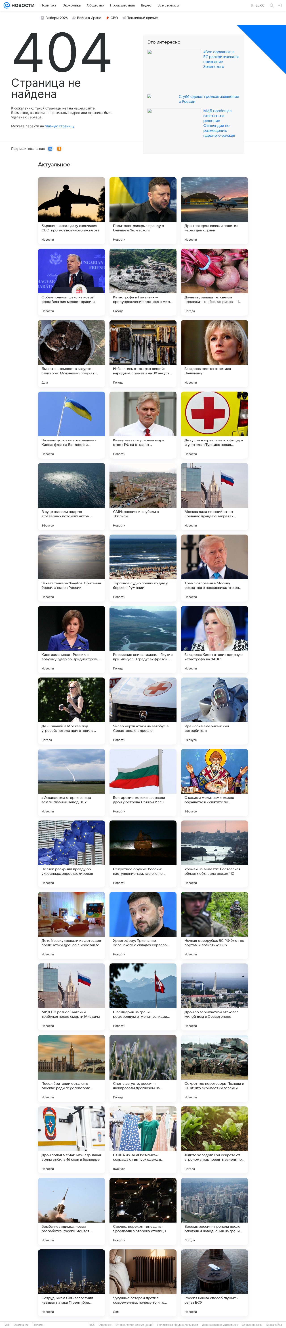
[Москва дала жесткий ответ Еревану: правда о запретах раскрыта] (214, 496)
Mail (7, 1324)
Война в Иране (89, 18)
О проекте (105, 1324)
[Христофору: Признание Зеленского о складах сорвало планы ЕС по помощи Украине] (143, 925)
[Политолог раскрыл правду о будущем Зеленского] (143, 210)
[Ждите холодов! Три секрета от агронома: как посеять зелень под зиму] (214, 1139)
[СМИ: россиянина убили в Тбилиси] (143, 496)
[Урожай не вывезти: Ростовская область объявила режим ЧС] (214, 853)
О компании (21, 1324)
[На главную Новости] (22, 5)
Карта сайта (274, 1324)
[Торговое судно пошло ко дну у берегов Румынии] (143, 568)
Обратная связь (252, 1324)
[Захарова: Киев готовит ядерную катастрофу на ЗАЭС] (214, 639)
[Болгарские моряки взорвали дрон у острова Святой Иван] (143, 782)
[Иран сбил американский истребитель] (214, 711)
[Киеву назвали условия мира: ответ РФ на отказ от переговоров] (143, 425)
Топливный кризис (142, 18)
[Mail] (7, 5)
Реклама (38, 1324)
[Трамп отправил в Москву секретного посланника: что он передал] (214, 568)
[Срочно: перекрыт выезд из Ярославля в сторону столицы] (143, 1211)
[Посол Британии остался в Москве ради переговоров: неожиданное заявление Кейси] (71, 1068)
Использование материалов (220, 1324)
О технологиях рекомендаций (134, 1324)
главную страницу (59, 126)
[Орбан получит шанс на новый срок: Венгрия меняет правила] (71, 282)
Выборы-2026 (57, 18)
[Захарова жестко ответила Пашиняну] (214, 353)
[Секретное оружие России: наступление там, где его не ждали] (143, 853)
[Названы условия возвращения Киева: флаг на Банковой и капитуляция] (71, 425)
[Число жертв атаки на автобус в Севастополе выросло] (143, 711)
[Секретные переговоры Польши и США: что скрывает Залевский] (214, 1068)
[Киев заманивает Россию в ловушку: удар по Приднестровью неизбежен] (71, 639)
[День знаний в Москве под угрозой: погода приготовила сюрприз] (71, 711)
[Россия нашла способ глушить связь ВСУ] (214, 1282)
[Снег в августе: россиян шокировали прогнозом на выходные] (143, 1068)
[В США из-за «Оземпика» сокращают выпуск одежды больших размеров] (143, 1139)
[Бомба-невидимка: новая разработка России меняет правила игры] (71, 1211)
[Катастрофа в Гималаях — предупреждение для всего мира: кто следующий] (143, 282)
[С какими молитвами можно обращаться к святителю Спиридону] (214, 782)
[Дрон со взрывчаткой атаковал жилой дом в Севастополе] (214, 996)
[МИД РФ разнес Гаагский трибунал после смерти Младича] (71, 996)
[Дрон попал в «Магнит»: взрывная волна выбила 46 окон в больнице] (71, 1139)
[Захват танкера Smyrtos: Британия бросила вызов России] (71, 568)
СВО (114, 18)
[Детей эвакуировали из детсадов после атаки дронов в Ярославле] (71, 925)
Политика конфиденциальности (177, 1324)
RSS (92, 1324)
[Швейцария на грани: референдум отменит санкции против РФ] (143, 996)
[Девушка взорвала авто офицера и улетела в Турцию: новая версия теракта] (214, 425)
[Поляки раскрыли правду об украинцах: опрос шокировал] (71, 853)
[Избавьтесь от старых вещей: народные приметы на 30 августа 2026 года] (143, 353)
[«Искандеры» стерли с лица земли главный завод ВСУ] (71, 782)
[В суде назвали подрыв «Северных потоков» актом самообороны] (71, 496)
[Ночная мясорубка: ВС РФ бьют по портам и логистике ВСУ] (214, 925)
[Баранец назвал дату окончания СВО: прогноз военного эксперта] (71, 210)
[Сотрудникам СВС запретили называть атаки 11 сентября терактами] (71, 1282)
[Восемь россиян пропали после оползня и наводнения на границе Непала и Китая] (214, 1211)
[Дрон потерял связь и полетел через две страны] (214, 210)
